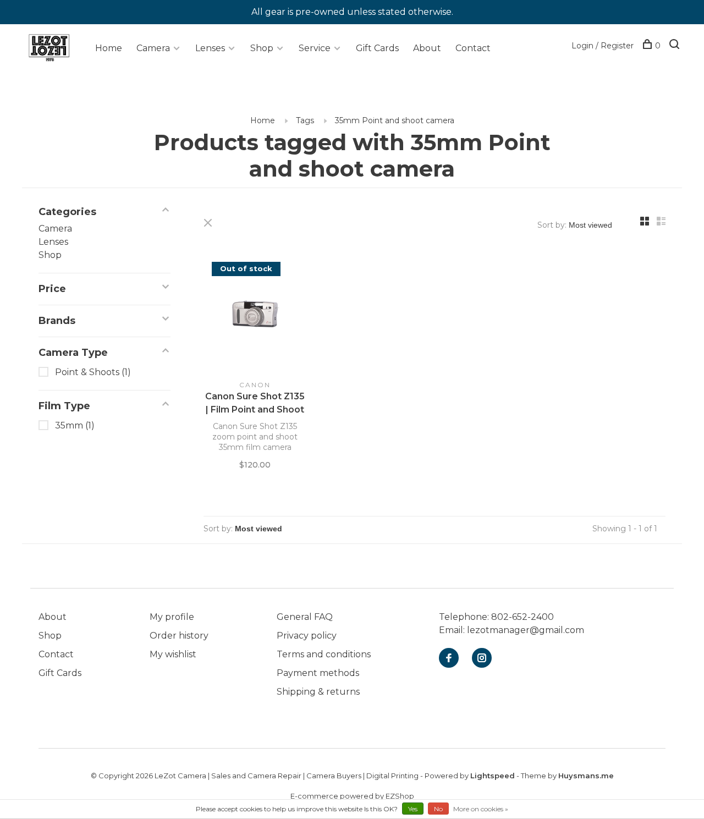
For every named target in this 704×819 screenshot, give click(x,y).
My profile (172, 617)
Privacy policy (307, 635)
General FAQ (305, 617)
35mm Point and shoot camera (394, 120)
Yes (412, 809)
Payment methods (318, 673)
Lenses (210, 48)
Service (315, 48)
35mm (75, 425)
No (438, 809)
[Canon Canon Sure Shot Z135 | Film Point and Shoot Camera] (255, 315)
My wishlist (173, 654)
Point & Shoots (93, 372)
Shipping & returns (318, 691)
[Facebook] (449, 658)
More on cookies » (480, 809)
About (427, 48)
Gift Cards (377, 48)
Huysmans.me (586, 775)
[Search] (675, 46)
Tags (305, 120)
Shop (261, 48)
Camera (153, 48)
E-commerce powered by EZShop (352, 795)
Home (108, 48)
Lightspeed (492, 775)
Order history (179, 635)
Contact (473, 48)
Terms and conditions (324, 654)
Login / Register (602, 46)
